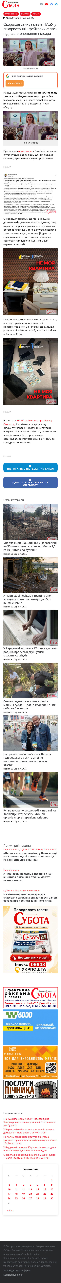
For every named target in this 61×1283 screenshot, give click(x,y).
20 (30, 1193)
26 (23, 1198)
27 (30, 1198)
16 (52, 1189)
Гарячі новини (11, 849)
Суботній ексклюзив (32, 849)
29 (44, 1198)
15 (44, 1189)
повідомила (25, 151)
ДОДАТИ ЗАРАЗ (15, 83)
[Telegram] (56, 4)
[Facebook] (51, 4)
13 (30, 1189)
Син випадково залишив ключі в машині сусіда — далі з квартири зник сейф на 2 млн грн (29, 704)
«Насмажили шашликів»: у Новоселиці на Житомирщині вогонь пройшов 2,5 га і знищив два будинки (30, 546)
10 (9, 1189)
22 (44, 1193)
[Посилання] (10, 4)
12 (23, 1189)
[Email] (41, 4)
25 (16, 1198)
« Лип (10, 1210)
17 (9, 1193)
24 (9, 1198)
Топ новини (50, 849)
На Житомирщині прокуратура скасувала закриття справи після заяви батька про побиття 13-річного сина (30, 897)
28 (37, 1198)
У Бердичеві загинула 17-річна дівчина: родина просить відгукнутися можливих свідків (30, 651)
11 (16, 1189)
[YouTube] (46, 4)
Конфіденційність (13, 1274)
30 (52, 1198)
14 (37, 1189)
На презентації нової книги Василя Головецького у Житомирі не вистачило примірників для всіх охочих (27, 759)
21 (37, 1193)
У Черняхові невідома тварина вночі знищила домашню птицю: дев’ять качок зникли (28, 599)
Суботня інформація (14, 890)
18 (16, 1193)
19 (23, 1193)
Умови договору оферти (16, 1270)
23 (52, 1193)
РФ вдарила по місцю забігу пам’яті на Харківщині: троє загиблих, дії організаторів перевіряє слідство (29, 814)
